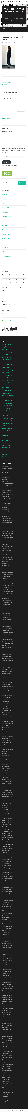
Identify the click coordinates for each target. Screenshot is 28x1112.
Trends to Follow (6, 256)
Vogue (6, 452)
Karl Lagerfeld (8, 405)
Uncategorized (6, 265)
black (7, 354)
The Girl (12, 42)
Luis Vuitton (10, 418)
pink (10, 425)
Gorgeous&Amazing (7, 207)
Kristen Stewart (9, 411)
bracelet (4, 359)
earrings (3, 378)
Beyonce (4, 354)
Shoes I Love (5, 247)
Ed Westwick (9, 378)
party (7, 426)
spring (4, 435)
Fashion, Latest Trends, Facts (14, 10)
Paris (3, 229)
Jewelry (8, 403)
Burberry (8, 359)
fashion (11, 380)
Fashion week (4, 382)
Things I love (5, 251)
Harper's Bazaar (8, 395)
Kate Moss (6, 408)
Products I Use (6, 238)
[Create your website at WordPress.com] (14, 2)
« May (3, 294)
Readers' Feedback (7, 243)
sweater (4, 443)
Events (4, 203)
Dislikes (4, 199)
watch (9, 452)
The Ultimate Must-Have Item (7, 445)
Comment (20, 110)
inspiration (7, 400)
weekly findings (5, 454)
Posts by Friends (6, 234)
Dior (6, 375)
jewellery (4, 403)
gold (7, 387)
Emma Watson (5, 380)
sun (9, 440)
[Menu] (4, 29)
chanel (4, 362)
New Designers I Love (8, 221)
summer (5, 440)
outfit (12, 423)
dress (10, 375)
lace (3, 413)
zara (7, 456)
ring (8, 428)
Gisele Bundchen (5, 385)
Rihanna (4, 428)
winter (4, 456)
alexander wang (6, 352)
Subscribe (6, 162)
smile (9, 433)
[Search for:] (14, 183)
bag (11, 352)
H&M (3, 395)
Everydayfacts (6, 119)
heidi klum (4, 397)
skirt (7, 433)
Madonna (4, 420)
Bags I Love (5, 194)
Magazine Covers (6, 216)
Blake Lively (6, 357)
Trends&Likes (5, 260)
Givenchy (4, 387)
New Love (4, 225)
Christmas (6, 370)
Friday (10, 382)
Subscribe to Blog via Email (10, 145)
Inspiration (5, 212)
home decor (9, 397)
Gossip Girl (7, 390)
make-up (8, 420)
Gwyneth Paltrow (6, 393)
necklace (8, 423)
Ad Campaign (5, 344)
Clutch (6, 372)
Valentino (5, 449)
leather (6, 413)
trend (5, 447)
